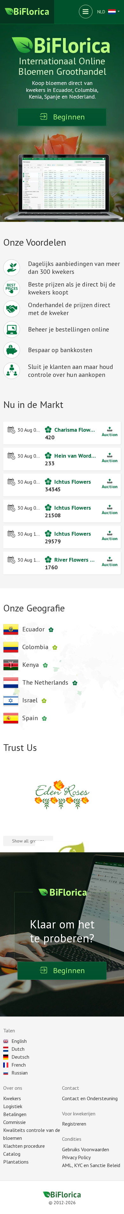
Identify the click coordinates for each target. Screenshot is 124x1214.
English (19, 1041)
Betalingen (14, 1114)
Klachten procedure (24, 1146)
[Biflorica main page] (27, 12)
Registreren (74, 1123)
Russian (19, 1072)
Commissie (14, 1122)
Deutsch (20, 1057)
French (18, 1065)
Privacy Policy (76, 1157)
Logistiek (12, 1106)
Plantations (16, 1162)
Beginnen (69, 117)
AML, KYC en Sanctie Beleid (91, 1165)
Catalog (11, 1154)
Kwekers (12, 1098)
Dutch (17, 1049)
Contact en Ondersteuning (90, 1098)
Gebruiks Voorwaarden (85, 1149)
